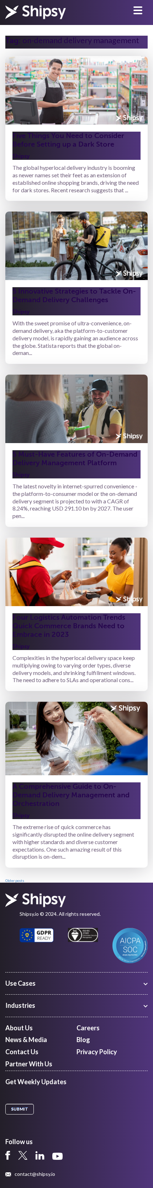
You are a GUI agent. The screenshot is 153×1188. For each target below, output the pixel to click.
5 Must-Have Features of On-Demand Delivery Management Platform (74, 458)
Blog (83, 1040)
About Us (19, 1028)
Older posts (14, 880)
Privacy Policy (96, 1052)
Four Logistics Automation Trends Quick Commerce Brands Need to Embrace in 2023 (68, 626)
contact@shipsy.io (35, 1174)
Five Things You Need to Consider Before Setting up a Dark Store (68, 140)
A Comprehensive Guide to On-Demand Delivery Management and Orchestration (71, 795)
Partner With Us (28, 1064)
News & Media (26, 1040)
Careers (88, 1028)
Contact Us (21, 1052)
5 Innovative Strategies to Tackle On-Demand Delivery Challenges (74, 295)
